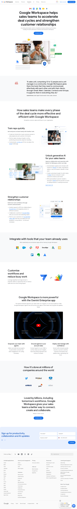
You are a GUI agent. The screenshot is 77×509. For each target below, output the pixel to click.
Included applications (9, 460)
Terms (17, 503)
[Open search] (57, 2)
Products (23, 2)
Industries (29, 2)
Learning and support (66, 460)
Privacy (12, 503)
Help (37, 503)
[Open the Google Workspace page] (7, 2)
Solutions (17, 2)
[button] (73, 506)
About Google (23, 503)
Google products (31, 503)
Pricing (37, 2)
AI (33, 2)
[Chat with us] (73, 506)
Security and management (24, 460)
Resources (43, 2)
